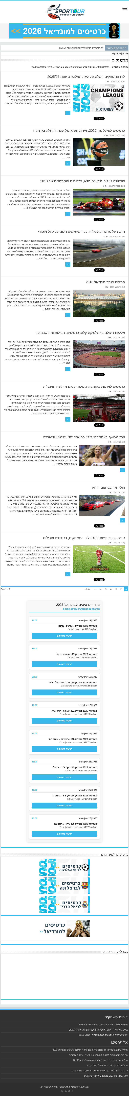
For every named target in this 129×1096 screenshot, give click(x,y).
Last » (87, 589)
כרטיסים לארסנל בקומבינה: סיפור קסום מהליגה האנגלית (84, 386)
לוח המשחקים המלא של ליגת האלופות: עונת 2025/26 (81, 48)
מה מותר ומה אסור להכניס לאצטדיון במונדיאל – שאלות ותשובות (98, 1055)
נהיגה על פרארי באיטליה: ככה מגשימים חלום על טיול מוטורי (81, 231)
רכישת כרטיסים (64, 636)
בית (124, 53)
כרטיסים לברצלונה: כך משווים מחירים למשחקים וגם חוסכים (100, 1070)
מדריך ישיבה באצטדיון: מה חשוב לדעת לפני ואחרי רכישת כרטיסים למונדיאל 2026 (90, 1050)
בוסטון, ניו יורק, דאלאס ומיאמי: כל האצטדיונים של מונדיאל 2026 (98, 1030)
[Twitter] (69, 1091)
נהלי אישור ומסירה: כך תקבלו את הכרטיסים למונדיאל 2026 (100, 1060)
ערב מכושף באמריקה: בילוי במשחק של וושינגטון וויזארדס (84, 437)
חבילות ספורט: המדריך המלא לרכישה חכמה (107, 1065)
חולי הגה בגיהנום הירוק (108, 487)
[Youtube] (65, 1091)
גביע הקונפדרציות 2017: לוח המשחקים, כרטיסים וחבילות (84, 538)
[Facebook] (72, 1091)
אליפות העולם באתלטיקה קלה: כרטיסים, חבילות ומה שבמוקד (80, 333)
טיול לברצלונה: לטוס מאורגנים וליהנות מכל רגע (106, 1076)
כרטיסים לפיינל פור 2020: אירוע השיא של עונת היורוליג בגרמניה (79, 130)
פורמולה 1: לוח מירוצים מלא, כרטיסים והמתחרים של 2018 (82, 181)
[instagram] (62, 1091)
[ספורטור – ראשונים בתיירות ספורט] (64, 11)
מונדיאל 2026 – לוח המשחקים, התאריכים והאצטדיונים (103, 1024)
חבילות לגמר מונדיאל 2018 (105, 282)
